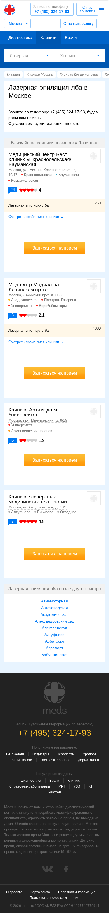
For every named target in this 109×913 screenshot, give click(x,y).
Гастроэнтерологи (55, 760)
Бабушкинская (54, 654)
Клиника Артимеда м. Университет (33, 412)
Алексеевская (54, 628)
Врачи (71, 37)
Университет (21, 306)
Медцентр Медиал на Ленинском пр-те (33, 287)
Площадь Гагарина (60, 300)
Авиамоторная (54, 601)
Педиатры (40, 754)
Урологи (89, 754)
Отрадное (68, 512)
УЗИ (77, 786)
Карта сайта (40, 892)
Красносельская (38, 175)
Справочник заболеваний (29, 786)
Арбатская (54, 641)
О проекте (14, 892)
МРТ (61, 786)
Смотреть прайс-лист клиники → (36, 217)
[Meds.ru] (54, 698)
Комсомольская (24, 180)
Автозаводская (54, 608)
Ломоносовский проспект (32, 431)
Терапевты (66, 754)
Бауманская (68, 175)
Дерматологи (88, 760)
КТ (91, 786)
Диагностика (20, 37)
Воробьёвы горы (53, 306)
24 (12, 189)
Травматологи (21, 760)
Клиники (48, 37)
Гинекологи (15, 754)
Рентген (54, 792)
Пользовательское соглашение (54, 898)
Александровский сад (54, 621)
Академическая (24, 300)
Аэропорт (54, 648)
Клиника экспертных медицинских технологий (37, 499)
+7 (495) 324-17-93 (51, 9)
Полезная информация (77, 892)
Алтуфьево (20, 512)
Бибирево (45, 512)
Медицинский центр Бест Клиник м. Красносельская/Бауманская (39, 159)
